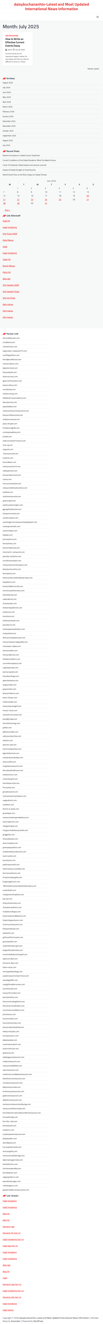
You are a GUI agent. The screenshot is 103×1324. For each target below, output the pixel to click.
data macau (8, 304)
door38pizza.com (9, 1142)
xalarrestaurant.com (11, 1070)
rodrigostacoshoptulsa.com (13, 894)
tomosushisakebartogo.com (14, 1155)
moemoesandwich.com (12, 1044)
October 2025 (8, 130)
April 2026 (7, 101)
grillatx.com (7, 727)
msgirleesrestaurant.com (13, 766)
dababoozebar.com (10, 1040)
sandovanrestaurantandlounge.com (17, 1104)
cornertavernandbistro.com (13, 1010)
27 (88, 199)
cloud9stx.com (8, 804)
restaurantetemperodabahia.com (16, 817)
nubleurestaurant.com (11, 1061)
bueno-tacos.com (9, 967)
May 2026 (7, 97)
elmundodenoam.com (11, 338)
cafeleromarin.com (10, 774)
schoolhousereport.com (12, 560)
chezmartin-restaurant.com (14, 552)
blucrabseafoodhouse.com (13, 770)
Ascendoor (16, 1321)
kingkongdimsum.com (11, 881)
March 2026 (7, 106)
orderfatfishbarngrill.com (12, 945)
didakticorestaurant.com (12, 1099)
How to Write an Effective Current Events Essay (14, 42)
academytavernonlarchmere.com (16, 975)
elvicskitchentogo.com (11, 723)
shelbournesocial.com (11, 419)
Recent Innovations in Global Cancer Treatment (21, 155)
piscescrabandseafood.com (13, 1027)
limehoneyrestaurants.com (13, 1091)
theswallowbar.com (10, 838)
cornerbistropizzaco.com (12, 663)
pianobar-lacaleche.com (12, 556)
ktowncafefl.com (9, 761)
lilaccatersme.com (10, 402)
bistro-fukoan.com (10, 697)
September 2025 (9, 135)
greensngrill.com (9, 500)
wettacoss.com (9, 612)
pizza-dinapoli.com (10, 423)
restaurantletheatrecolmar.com (15, 487)
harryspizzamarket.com (12, 1147)
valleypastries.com (10, 470)
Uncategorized (11, 36)
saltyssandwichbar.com (12, 736)
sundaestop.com (9, 389)
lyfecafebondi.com (10, 594)
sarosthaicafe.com (10, 988)
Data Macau (8, 240)
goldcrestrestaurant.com (12, 1095)
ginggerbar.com (9, 834)
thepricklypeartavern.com (13, 920)
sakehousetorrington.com (13, 504)
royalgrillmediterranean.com (14, 984)
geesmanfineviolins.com (12, 380)
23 (32, 199)
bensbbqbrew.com (10, 1172)
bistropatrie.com (9, 573)
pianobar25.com (9, 624)
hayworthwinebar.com (12, 992)
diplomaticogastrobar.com (13, 1159)
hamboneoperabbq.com (12, 1168)
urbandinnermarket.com (12, 714)
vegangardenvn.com (11, 1177)
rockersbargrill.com (10, 778)
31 (46, 203)
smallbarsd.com (9, 342)
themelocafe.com (9, 1125)
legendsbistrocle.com (11, 753)
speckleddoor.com (10, 406)
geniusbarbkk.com (10, 941)
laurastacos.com (9, 860)
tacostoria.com (8, 616)
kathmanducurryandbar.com (14, 868)
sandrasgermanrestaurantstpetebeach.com (20, 522)
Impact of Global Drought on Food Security (19, 169)
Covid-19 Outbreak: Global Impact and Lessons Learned (24, 165)
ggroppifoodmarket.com (12, 509)
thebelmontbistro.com (11, 659)
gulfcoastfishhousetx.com (13, 937)
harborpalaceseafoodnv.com (14, 629)
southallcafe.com (9, 890)
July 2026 (6, 87)
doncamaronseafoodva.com (14, 1005)
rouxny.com (7, 479)
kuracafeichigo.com (10, 1117)
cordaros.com (8, 457)
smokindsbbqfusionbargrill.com (15, 954)
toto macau (8, 310)
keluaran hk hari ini (12, 1233)
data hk (6, 1213)
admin (10, 49)
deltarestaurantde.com (12, 1087)
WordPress (38, 1321)
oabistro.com (8, 740)
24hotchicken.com (10, 346)
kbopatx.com (8, 534)
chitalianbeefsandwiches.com (14, 851)
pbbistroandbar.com (10, 731)
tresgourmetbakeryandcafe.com (15, 830)
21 (4, 199)
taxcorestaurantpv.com (12, 1022)
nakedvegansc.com (10, 1185)
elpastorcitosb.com (10, 368)
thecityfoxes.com (9, 543)
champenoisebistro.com (12, 907)
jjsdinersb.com (8, 1052)
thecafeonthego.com (11, 676)
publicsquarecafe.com (11, 864)
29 (18, 203)
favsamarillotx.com (10, 1018)
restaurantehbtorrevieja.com (14, 1108)
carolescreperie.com (10, 517)
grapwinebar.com (9, 689)
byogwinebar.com (9, 684)
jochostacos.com (9, 1014)
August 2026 (8, 82)
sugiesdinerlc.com (10, 800)
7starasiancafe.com (10, 453)
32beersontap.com (10, 393)
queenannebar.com (10, 958)
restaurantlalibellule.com (12, 1065)
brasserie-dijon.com (10, 962)
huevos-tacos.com (10, 710)
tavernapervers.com (11, 821)
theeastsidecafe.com (11, 928)
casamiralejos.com (10, 530)
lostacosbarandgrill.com (12, 706)
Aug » (7, 210)
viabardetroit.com (9, 599)
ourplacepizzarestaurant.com (14, 1134)
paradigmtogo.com (10, 719)
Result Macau (9, 265)
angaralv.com (8, 449)
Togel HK (7, 259)
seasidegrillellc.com (10, 980)
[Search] (98, 17)
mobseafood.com (9, 633)
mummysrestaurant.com (13, 924)
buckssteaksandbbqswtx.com (14, 915)
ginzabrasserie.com (10, 791)
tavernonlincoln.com (11, 1048)
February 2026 (8, 111)
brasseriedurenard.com (12, 475)
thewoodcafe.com (10, 372)
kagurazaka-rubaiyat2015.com (15, 350)
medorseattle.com (10, 701)
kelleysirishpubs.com (11, 1031)
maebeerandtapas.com (12, 911)
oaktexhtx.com (8, 933)
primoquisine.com (10, 539)
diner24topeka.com (10, 843)
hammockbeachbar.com (12, 748)
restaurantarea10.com (12, 466)
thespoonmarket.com (11, 513)
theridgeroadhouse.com (12, 359)
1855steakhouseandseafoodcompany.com (19, 885)
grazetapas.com (9, 813)
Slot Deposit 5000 (11, 285)
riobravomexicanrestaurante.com (16, 410)
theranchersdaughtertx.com (14, 1001)
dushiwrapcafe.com (10, 671)
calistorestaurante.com (12, 496)
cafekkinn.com (8, 1129)
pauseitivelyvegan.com (12, 1181)
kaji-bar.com (7, 898)
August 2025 (8, 140)
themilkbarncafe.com (11, 783)
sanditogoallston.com (11, 355)
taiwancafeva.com (10, 385)
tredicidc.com (8, 492)
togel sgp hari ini (10, 1245)
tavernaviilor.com (9, 855)
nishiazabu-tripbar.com (12, 646)
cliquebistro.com (9, 582)
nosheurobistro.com (11, 363)
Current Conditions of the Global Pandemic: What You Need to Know (29, 160)
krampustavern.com (11, 1035)
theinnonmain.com (10, 376)
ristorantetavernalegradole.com (15, 641)
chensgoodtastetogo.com (13, 971)
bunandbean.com (9, 462)
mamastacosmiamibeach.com (14, 796)
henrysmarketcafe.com (12, 483)
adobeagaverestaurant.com (13, 1057)
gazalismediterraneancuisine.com (16, 1189)
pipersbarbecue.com (10, 680)
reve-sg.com (8, 445)
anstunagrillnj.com (10, 1151)
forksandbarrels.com (11, 654)
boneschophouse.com (11, 547)
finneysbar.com (9, 787)
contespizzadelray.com (11, 432)
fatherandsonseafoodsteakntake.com (18, 577)
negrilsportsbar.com (10, 667)
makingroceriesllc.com (11, 526)
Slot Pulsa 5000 (10, 233)
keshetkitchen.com (10, 1164)
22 (18, 199)
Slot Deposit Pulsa (11, 291)
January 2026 (8, 116)
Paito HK (7, 272)
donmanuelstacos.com (12, 873)
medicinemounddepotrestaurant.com (17, 1074)
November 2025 (9, 126)
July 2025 (6, 145)
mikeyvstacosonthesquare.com (15, 564)
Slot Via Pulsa (9, 297)
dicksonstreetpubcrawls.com (14, 637)
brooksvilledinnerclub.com (13, 586)
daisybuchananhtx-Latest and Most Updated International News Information (51, 6)
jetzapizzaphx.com (10, 1138)
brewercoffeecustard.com (13, 415)
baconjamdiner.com (10, 997)
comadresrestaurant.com (13, 1082)
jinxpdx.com (7, 436)
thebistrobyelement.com (12, 607)
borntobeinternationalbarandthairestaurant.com (22, 1112)
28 (4, 203)
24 (46, 199)
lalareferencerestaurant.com (14, 1078)
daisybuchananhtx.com (12, 569)
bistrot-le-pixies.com (11, 808)
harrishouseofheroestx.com (14, 590)
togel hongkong (10, 1258)
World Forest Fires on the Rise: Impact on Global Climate (25, 174)
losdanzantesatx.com (11, 620)
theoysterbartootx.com (12, 903)
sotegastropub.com (10, 826)
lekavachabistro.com (11, 693)
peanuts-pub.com (9, 744)
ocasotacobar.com (10, 603)
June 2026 (7, 92)
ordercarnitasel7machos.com (14, 440)
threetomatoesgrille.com (12, 877)
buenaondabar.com (10, 650)
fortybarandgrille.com (11, 427)
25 (60, 199)
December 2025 (9, 121)
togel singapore (10, 1200)
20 (88, 195)
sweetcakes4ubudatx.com (13, 757)
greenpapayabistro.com (12, 847)
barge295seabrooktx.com (13, 950)
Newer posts (93, 68)
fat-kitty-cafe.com (10, 1121)
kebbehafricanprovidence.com (14, 397)
